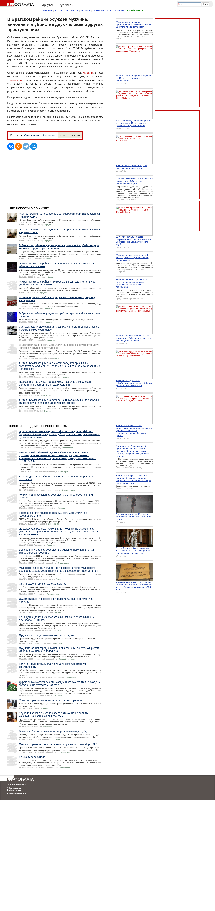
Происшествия (102, 10)
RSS (26, 794)
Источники (71, 10)
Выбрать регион (14, 790)
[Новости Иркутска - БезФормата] (17, 3)
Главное (47, 10)
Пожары (119, 10)
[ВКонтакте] (10, 146)
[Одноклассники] (18, 146)
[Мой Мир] (33, 146)
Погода (85, 10)
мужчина (88, 72)
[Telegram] (26, 146)
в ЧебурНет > (135, 10)
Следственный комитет (40, 135)
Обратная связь (14, 788)
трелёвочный (14, 80)
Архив (58, 10)
